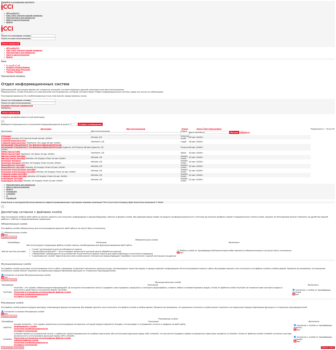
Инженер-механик (11, 160)
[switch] (2, 232)
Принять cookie (328, 348)
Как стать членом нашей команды (24, 15)
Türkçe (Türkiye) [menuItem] (14, 72)
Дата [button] (199, 129)
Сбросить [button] (245, 132)
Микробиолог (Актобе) (13, 165)
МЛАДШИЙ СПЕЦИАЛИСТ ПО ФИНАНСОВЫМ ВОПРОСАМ (31, 145)
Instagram (11, 191)
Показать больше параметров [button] (17, 105)
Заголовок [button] (45, 129)
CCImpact (6, 136)
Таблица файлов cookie (26, 340)
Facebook (11, 198)
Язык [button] (3, 61)
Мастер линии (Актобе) (13, 156)
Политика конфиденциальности (31, 294)
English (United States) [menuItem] (18, 67)
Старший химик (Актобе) (14, 174)
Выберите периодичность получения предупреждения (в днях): (35, 124)
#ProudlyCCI (12, 13)
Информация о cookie (25, 326)
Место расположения (17, 20)
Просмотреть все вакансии (20, 18)
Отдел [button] (185, 129)
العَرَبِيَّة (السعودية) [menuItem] (13, 65)
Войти (9, 22)
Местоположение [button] (135, 129)
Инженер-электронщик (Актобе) (18, 169)
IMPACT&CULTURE (10, 152)
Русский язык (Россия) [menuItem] (18, 70)
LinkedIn (10, 194)
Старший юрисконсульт (13, 140)
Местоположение (100, 131)
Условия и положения (25, 296)
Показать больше (9, 237)
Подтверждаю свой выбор (12, 348)
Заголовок (6, 131)
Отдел (184, 131)
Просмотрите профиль (13, 76)
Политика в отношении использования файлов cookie (42, 292)
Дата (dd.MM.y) (196, 132)
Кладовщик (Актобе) (12, 178)
